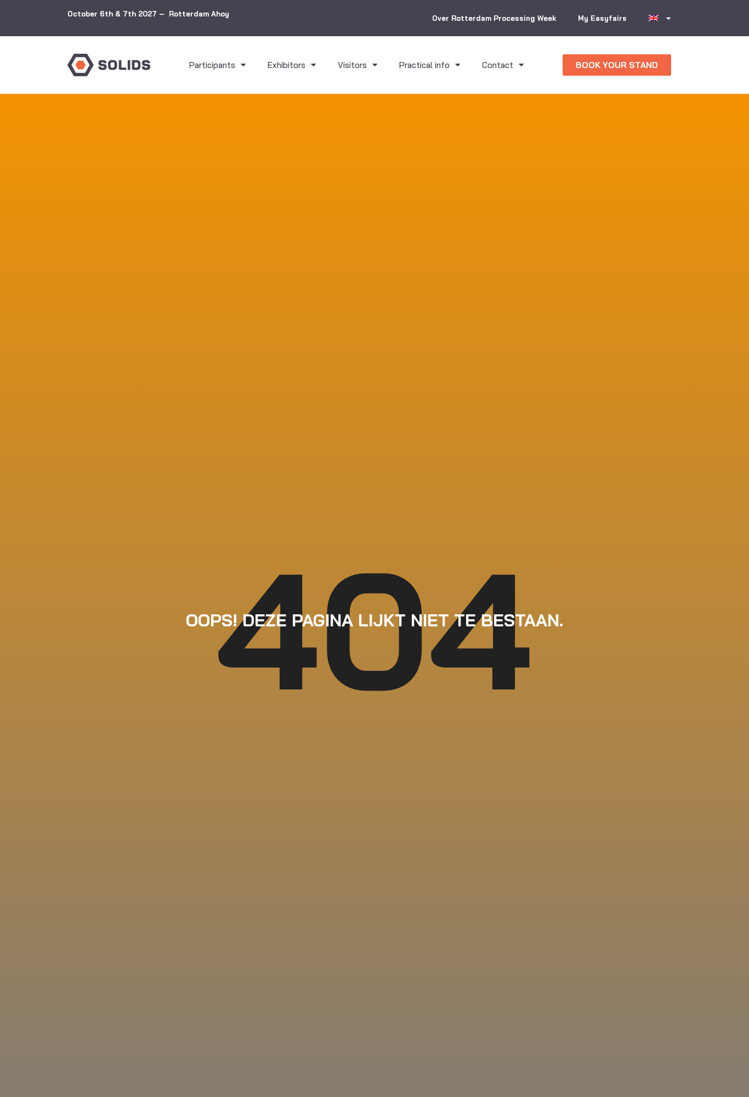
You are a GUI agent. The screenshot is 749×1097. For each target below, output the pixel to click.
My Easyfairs (602, 18)
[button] (617, 65)
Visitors (352, 65)
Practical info (424, 65)
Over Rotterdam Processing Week (494, 18)
